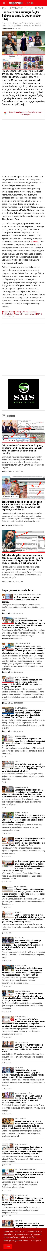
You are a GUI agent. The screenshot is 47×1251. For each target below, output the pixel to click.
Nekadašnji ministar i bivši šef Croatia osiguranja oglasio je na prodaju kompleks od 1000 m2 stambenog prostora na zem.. (23, 850)
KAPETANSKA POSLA (21, 787)
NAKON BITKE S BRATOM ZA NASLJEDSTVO (27, 595)
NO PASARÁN (19, 1068)
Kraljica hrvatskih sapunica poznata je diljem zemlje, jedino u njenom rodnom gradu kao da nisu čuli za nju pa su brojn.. (23, 776)
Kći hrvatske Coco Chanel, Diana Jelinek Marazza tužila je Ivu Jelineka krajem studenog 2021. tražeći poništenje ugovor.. (22, 876)
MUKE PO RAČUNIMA (21, 677)
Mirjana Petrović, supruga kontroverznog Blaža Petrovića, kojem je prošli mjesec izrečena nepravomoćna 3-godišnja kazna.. (20, 980)
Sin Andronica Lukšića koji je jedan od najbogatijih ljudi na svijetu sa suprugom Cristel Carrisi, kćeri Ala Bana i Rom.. (22, 1006)
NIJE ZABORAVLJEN (21, 1195)
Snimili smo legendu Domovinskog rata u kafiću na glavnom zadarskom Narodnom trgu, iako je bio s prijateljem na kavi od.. (21, 1133)
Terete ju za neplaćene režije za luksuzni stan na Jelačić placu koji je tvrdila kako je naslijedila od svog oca (23, 607)
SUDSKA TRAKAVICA (20, 887)
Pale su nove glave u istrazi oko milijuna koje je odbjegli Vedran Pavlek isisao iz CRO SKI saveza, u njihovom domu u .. (22, 1159)
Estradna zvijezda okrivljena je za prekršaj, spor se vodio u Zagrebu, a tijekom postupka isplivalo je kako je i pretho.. (23, 927)
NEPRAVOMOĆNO (20, 736)
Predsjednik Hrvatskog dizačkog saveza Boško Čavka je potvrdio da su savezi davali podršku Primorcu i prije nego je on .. (23, 1108)
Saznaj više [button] (36, 1240)
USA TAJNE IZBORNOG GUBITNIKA (25, 1170)
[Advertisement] (23, 146)
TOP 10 (29, 3)
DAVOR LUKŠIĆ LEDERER (22, 991)
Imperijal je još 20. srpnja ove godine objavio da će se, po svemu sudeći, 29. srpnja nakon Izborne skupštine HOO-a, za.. (23, 1057)
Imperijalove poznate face (25, 314)
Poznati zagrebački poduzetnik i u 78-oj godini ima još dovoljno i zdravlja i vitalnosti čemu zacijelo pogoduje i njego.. (23, 955)
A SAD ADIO (18, 1221)
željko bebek (8, 314)
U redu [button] (7, 1247)
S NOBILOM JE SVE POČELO (23, 1093)
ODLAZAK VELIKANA (21, 708)
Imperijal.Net (8, 471)
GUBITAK (17, 762)
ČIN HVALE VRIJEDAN (21, 813)
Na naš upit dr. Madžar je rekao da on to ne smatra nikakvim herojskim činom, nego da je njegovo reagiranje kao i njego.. (22, 827)
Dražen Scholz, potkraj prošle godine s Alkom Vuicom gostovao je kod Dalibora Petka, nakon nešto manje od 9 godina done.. (23, 901)
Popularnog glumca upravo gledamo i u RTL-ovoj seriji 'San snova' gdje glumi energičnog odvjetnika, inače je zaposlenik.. (23, 751)
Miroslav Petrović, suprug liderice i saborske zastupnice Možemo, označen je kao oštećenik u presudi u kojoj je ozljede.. (21, 1031)
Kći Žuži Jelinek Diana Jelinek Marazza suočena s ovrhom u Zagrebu (20, 599)
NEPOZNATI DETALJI (21, 1017)
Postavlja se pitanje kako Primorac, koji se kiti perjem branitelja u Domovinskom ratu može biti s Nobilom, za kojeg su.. (23, 1082)
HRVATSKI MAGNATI (21, 618)
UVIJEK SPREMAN (20, 1119)
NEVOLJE (18, 912)
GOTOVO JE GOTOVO (21, 1042)
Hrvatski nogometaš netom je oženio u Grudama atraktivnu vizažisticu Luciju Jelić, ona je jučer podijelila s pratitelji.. (20, 1210)
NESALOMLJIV (19, 938)
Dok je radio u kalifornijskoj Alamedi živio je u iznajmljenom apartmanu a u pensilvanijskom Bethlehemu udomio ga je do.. (20, 1184)
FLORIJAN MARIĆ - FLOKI (22, 644)
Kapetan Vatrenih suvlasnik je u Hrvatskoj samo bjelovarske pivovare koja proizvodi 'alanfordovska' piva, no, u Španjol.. (21, 802)
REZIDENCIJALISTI (20, 965)
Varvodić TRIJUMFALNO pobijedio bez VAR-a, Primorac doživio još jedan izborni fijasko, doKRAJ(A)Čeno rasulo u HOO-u (22, 1048)
